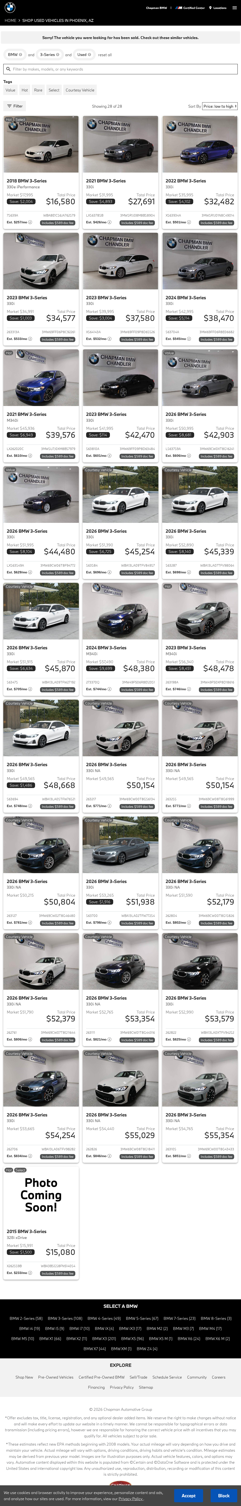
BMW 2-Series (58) (26, 1318)
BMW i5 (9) (54, 1328)
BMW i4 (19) (29, 1328)
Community (197, 1377)
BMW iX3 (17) (130, 1328)
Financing (96, 1387)
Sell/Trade (138, 1377)
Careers (218, 1377)
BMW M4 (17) (210, 1328)
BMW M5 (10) (22, 1338)
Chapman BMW (156, 8)
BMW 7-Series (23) (180, 1318)
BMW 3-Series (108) (65, 1318)
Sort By (194, 106)
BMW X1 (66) (50, 1338)
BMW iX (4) (104, 1328)
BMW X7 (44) (95, 1348)
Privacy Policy (122, 1387)
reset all (105, 54)
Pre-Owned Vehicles (55, 1377)
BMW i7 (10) (79, 1328)
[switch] (234, 7)
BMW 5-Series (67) (142, 1318)
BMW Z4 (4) (147, 1348)
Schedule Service (167, 1377)
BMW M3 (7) (183, 1328)
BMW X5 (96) (132, 1338)
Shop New (24, 1377)
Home (10, 20)
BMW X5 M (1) (161, 1338)
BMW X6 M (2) (217, 1338)
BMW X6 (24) (189, 1338)
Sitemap (146, 1387)
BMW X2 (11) (76, 1338)
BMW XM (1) (121, 1348)
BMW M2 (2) (157, 1328)
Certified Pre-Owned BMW (102, 1377)
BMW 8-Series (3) (216, 1318)
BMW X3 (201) (104, 1338)
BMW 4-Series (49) (104, 1318)
